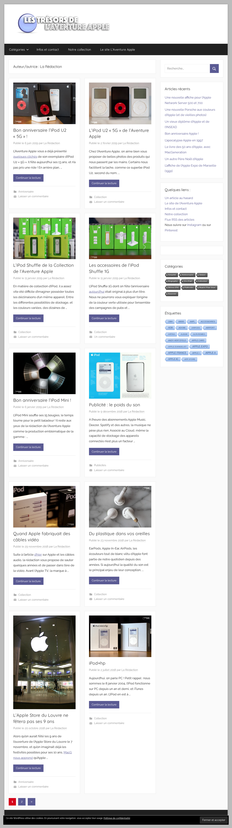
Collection (100, 197)
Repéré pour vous (207, 288)
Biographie (173, 281)
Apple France (177, 352)
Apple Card (198, 340)
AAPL (192, 321)
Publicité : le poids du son (114, 404)
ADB (170, 328)
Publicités (100, 465)
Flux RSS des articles (179, 219)
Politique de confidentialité (116, 818)
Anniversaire (26, 191)
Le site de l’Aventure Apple (183, 203)
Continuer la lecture (28, 177)
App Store (190, 359)
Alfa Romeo (199, 334)
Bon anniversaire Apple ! (182, 133)
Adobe (182, 328)
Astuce (202, 275)
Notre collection (79, 49)
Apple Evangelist (177, 347)
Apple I (196, 353)
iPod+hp (97, 663)
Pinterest (171, 230)
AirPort (210, 328)
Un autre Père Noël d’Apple (184, 159)
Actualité (172, 275)
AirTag (171, 334)
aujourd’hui (96, 291)
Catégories (17, 49)
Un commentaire (104, 336)
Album (184, 334)
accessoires (208, 321)
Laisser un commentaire (33, 196)
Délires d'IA (173, 288)
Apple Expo (200, 346)
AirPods (196, 328)
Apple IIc (173, 359)
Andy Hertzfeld (177, 340)
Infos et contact (48, 49)
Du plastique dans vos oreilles (119, 533)
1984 (170, 321)
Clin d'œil (188, 281)
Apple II (211, 352)
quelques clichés (25, 156)
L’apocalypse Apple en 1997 (184, 140)
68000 (181, 321)
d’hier (38, 554)
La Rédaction (52, 143)
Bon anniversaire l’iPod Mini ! (42, 400)
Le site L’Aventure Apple (117, 49)
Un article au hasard (179, 198)
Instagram (194, 225)
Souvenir (172, 294)
